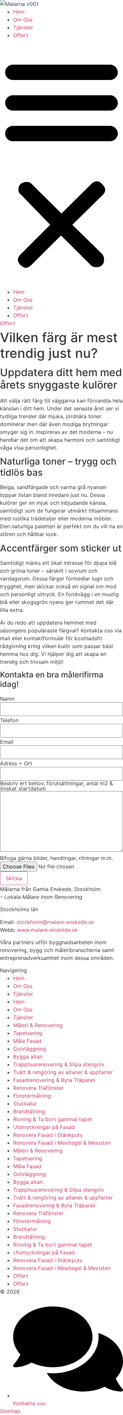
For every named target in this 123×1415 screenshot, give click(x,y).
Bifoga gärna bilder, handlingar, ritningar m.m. (56, 858)
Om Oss (22, 19)
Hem (19, 11)
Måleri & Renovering (38, 1025)
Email (6, 741)
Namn (7, 698)
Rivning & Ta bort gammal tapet (52, 1119)
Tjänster (23, 27)
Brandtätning (29, 1111)
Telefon (9, 720)
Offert (20, 35)
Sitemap (10, 1411)
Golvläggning (29, 1048)
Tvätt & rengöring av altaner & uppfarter (63, 1072)
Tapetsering (27, 1033)
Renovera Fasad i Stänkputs (47, 1135)
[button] (61, 163)
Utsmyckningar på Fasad (44, 1127)
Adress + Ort (16, 763)
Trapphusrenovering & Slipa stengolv (58, 1064)
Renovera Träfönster (38, 1088)
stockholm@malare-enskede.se (55, 922)
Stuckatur (25, 1103)
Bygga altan (28, 1056)
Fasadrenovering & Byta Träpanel (54, 1080)
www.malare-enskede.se (47, 930)
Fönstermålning (32, 1095)
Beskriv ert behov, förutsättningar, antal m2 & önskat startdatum (56, 786)
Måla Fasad (27, 1041)
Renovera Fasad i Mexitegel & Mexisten (62, 1142)
